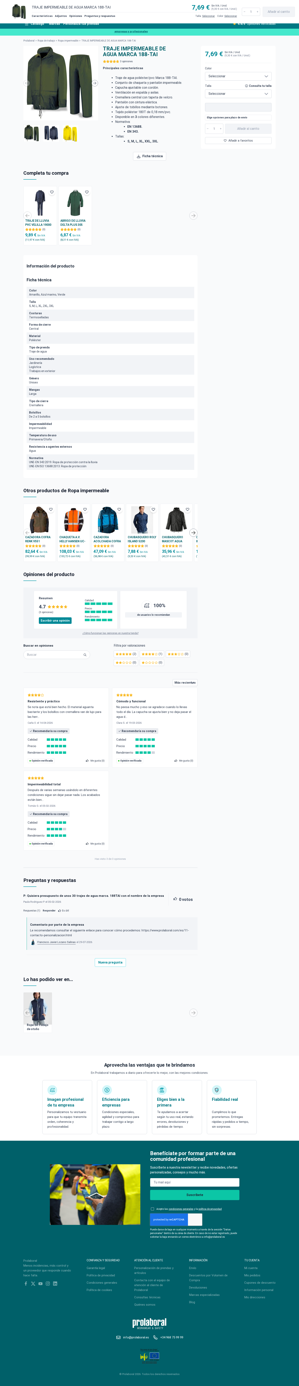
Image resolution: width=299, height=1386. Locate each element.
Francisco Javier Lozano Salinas (56, 942)
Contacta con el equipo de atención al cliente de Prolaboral (152, 1285)
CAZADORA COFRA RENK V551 (37, 539)
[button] (31, 133)
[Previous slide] (26, 83)
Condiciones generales (102, 1283)
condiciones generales (181, 1209)
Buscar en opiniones (38, 645)
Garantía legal (96, 1268)
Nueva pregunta (110, 962)
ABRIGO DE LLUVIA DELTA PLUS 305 (72, 222)
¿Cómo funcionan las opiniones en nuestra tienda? (110, 633)
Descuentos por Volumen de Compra (208, 1278)
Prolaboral (29, 40)
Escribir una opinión (55, 620)
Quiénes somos (144, 1304)
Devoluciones (198, 1287)
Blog (192, 1302)
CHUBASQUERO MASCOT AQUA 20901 (172, 539)
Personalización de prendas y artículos (154, 1270)
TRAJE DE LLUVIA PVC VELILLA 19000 (38, 222)
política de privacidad (210, 1209)
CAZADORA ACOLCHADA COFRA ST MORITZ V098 (107, 539)
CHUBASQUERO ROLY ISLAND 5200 (142, 539)
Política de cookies (99, 1290)
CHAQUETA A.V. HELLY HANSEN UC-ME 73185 (72, 539)
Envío (192, 1268)
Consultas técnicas (147, 1297)
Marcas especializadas (204, 1295)
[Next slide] (95, 83)
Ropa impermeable (68, 40)
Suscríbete (194, 1195)
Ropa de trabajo (46, 40)
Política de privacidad (101, 1275)
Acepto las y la (189, 1209)
